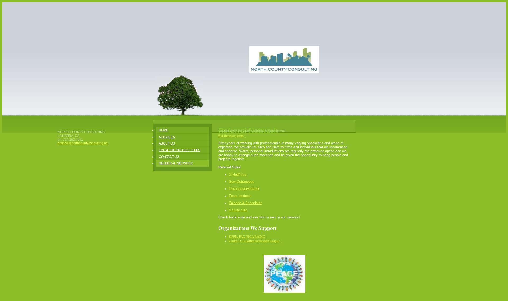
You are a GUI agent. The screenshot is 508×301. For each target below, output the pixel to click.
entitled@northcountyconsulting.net (83, 143)
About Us (167, 143)
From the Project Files (179, 150)
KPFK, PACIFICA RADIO (247, 237)
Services (167, 137)
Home (163, 130)
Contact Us (169, 157)
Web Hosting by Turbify (231, 135)
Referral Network (176, 163)
